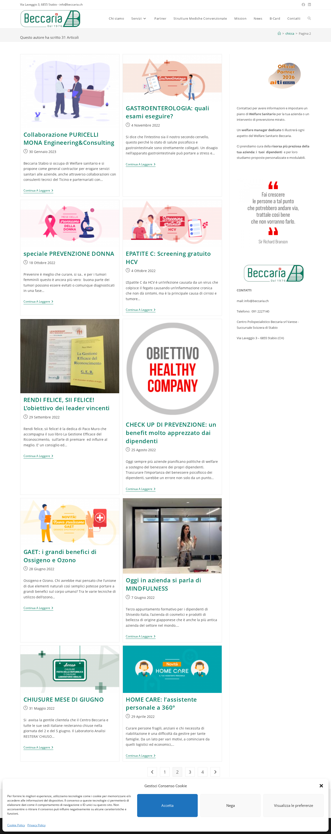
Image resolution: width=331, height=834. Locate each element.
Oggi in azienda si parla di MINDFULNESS (163, 584)
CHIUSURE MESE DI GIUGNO (64, 699)
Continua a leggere (38, 191)
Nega (230, 805)
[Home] (279, 33)
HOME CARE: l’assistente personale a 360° (161, 703)
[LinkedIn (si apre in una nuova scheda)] (309, 4)
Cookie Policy (16, 825)
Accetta (167, 805)
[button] (321, 785)
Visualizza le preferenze (293, 805)
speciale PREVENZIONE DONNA (69, 253)
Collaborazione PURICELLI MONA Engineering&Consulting (69, 138)
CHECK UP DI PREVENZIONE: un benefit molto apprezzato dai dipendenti (171, 432)
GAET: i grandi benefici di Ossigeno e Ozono (60, 556)
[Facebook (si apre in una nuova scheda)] (303, 4)
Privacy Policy (36, 825)
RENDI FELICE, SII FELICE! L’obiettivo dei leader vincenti (68, 404)
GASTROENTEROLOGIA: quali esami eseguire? (167, 112)
